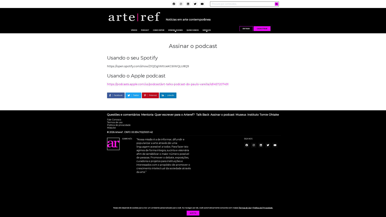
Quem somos (193, 30)
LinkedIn (170, 95)
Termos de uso (115, 122)
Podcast (145, 30)
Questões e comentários (123, 114)
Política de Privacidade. (263, 208)
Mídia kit (111, 127)
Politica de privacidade (119, 125)
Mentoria (147, 114)
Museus (241, 114)
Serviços (206, 30)
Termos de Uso (245, 208)
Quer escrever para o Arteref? (175, 114)
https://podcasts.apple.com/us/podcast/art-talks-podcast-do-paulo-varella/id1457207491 (168, 84)
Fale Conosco (114, 119)
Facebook (118, 95)
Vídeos (134, 30)
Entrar (246, 28)
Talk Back (202, 114)
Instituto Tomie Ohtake (263, 114)
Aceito (193, 213)
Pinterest (153, 95)
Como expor (158, 30)
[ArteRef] (134, 16)
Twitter (136, 95)
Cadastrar (262, 28)
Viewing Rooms (175, 30)
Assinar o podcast (222, 114)
